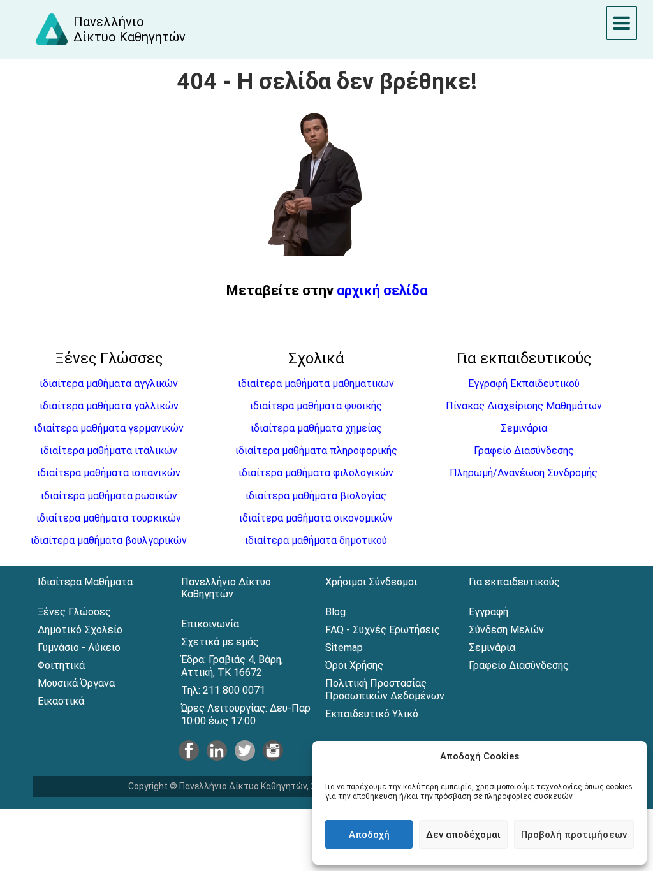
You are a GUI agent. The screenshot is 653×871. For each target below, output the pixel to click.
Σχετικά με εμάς (220, 642)
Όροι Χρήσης (354, 665)
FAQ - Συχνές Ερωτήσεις (382, 630)
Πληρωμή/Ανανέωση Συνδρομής (524, 473)
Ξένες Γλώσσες (74, 612)
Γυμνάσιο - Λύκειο (79, 647)
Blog (335, 612)
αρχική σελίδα (382, 290)
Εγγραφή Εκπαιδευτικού (524, 383)
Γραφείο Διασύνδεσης (524, 450)
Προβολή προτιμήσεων (574, 834)
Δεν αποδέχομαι (463, 834)
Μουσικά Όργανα (76, 683)
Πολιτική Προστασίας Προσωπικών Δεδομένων (384, 689)
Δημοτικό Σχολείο (80, 630)
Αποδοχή (369, 834)
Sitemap (344, 647)
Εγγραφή (488, 612)
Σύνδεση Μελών (506, 630)
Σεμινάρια (524, 428)
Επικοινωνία (210, 624)
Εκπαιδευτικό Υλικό (371, 714)
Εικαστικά (61, 701)
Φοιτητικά (61, 665)
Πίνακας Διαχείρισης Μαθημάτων (524, 406)
